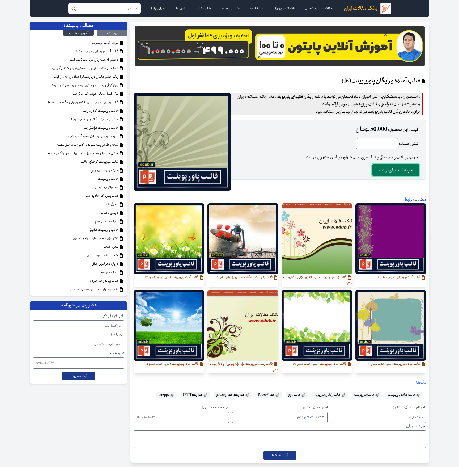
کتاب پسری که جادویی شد (102, 195)
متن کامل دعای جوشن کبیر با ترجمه (95, 93)
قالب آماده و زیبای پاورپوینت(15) (97, 51)
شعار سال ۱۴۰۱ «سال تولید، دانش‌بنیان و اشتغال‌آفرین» (85, 68)
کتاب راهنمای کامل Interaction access (94, 289)
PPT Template (193, 394)
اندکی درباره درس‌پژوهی (104, 170)
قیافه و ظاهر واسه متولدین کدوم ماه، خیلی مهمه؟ (87, 144)
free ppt (164, 394)
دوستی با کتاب (109, 213)
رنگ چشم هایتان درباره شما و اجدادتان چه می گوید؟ (85, 76)
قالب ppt (294, 394)
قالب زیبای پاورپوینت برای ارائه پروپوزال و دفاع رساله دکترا (83, 102)
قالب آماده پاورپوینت (401, 394)
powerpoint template (230, 394)
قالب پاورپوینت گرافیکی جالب (99, 161)
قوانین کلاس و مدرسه (105, 42)
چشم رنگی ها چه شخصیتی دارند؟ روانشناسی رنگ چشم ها (83, 153)
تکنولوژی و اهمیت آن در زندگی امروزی (96, 238)
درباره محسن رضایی (106, 221)
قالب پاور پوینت (364, 394)
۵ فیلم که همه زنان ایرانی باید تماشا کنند (94, 59)
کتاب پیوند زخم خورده (104, 281)
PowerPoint (266, 394)
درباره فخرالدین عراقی (105, 264)
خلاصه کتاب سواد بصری (103, 255)
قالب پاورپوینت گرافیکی (103, 230)
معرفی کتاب (111, 204)
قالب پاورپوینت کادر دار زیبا (100, 110)
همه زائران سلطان (107, 187)
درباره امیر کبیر (110, 272)
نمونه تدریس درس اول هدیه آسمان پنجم (93, 136)
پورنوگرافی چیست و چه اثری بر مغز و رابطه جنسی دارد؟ (85, 85)
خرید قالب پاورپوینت (396, 170)
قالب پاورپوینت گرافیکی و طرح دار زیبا (95, 119)
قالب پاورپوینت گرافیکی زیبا (101, 127)
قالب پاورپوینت (108, 178)
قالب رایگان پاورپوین (327, 394)
